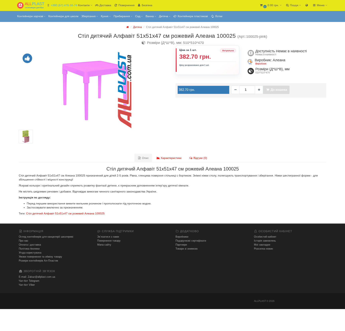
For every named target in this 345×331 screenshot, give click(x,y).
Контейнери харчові (30, 16)
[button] (270, 5)
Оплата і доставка (30, 244)
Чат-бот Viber (27, 284)
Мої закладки (262, 244)
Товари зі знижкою (186, 248)
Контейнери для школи (63, 16)
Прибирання (122, 16)
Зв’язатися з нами (108, 236)
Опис (145, 158)
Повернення (126, 5)
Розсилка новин (263, 248)
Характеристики (170, 158)
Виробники (181, 236)
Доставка (105, 5)
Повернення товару (109, 240)
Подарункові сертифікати (190, 240)
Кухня (105, 16)
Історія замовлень (265, 240)
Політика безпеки (29, 248)
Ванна (150, 16)
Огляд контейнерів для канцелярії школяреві (46, 236)
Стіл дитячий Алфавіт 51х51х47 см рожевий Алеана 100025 (65, 213)
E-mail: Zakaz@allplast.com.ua (37, 276)
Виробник (260, 63)
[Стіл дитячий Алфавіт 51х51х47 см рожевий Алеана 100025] (94, 90)
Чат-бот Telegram (29, 280)
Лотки (218, 16)
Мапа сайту (104, 244)
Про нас (23, 240)
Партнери (181, 244)
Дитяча (164, 16)
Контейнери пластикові (192, 16)
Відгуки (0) (200, 158)
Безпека (146, 5)
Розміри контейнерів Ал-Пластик (38, 260)
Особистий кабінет (265, 236)
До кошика (278, 89)
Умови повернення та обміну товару (40, 256)
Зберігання (88, 16)
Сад (138, 16)
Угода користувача (30, 252)
